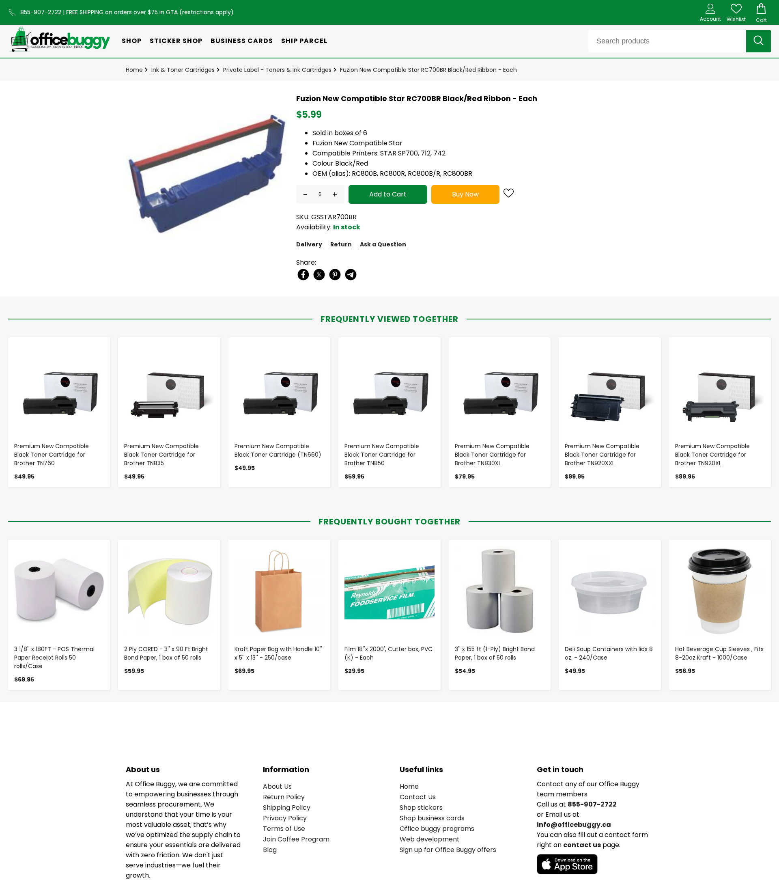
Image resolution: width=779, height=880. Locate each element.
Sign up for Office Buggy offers (448, 849)
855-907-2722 (41, 12)
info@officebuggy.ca (574, 824)
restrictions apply (206, 12)
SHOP (132, 40)
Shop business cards (432, 818)
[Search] (758, 41)
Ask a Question (383, 244)
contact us (582, 845)
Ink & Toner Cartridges (183, 70)
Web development (430, 839)
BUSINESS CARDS (242, 40)
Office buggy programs (437, 828)
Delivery (309, 244)
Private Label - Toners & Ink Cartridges (277, 70)
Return (341, 244)
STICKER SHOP (176, 40)
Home (134, 70)
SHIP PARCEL (304, 40)
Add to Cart (388, 194)
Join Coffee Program (296, 839)
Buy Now (465, 194)
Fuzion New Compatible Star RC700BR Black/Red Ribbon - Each (428, 70)
